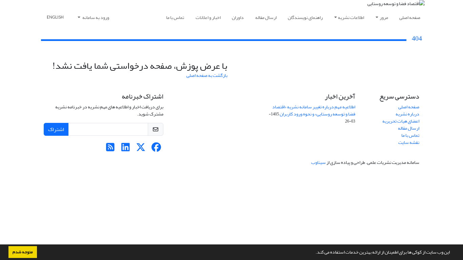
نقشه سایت (408, 142)
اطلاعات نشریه (351, 17)
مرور (384, 17)
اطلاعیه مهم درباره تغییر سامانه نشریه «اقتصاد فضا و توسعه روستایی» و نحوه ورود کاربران (313, 110)
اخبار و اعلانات (208, 17)
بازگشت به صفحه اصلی (206, 75)
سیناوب (318, 162)
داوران (238, 17)
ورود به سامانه (95, 17)
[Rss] (110, 149)
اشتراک (56, 129)
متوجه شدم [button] (23, 252)
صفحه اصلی (409, 17)
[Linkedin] (125, 149)
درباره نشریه (407, 113)
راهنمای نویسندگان (305, 17)
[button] (314, 253)
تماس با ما (175, 17)
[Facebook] (156, 149)
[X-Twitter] (141, 149)
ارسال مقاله (266, 17)
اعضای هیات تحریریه (400, 121)
